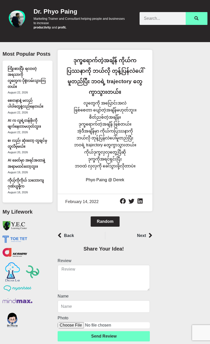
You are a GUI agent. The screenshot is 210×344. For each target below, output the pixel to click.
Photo (63, 318)
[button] (123, 201)
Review (64, 261)
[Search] (196, 18)
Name (63, 296)
